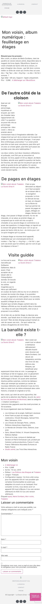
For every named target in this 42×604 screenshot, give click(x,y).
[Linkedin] (24, 12)
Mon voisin (29, 496)
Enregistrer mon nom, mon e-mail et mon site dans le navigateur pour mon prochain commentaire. (20, 566)
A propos (20, 4)
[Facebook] (21, 12)
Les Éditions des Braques (21, 472)
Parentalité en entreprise (7, 4)
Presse (6, 8)
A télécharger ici (11, 465)
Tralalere (37, 472)
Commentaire (7, 513)
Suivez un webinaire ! (35, 596)
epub (10, 496)
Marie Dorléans (18, 496)
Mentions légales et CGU (21, 581)
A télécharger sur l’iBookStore (23, 80)
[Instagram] (17, 12)
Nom (3, 539)
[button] (21, 22)
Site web (4, 555)
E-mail (4, 547)
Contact (35, 4)
